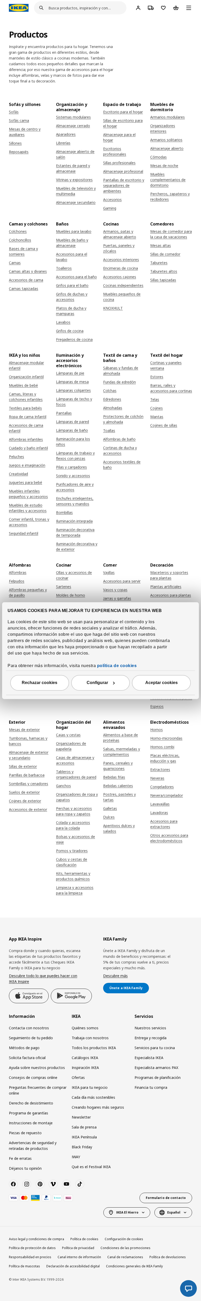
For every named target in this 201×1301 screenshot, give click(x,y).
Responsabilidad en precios (30, 1257)
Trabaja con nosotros (90, 1037)
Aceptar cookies (161, 682)
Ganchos (63, 785)
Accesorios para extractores (163, 824)
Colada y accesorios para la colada (73, 825)
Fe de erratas (20, 1158)
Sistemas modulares (73, 117)
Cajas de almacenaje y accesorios (75, 760)
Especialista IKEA (149, 1057)
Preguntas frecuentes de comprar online (37, 1090)
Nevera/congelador (166, 795)
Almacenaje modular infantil (26, 365)
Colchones (18, 231)
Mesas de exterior (24, 729)
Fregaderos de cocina (74, 339)
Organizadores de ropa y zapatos (77, 797)
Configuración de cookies (124, 1239)
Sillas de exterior (23, 766)
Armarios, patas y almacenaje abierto (119, 234)
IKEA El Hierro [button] (127, 1212)
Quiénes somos (85, 1027)
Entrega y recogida (150, 1037)
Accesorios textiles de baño (122, 464)
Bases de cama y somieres (23, 251)
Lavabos (63, 322)
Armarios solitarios (166, 139)
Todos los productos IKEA (94, 1047)
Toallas (109, 430)
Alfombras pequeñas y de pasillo (28, 592)
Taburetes (159, 262)
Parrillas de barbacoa (26, 775)
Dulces (109, 817)
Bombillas (64, 512)
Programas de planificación (158, 1077)
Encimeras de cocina (120, 268)
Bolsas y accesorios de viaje (75, 839)
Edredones (112, 399)
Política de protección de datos (32, 1248)
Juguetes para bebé (25, 482)
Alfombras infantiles (26, 439)
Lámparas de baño (72, 430)
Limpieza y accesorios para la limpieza (74, 890)
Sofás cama (19, 120)
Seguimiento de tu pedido (31, 1037)
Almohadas (112, 407)
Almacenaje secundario (76, 202)
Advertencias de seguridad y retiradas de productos (33, 1145)
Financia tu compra (151, 1087)
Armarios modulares (167, 117)
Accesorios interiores (121, 259)
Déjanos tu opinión (25, 1168)
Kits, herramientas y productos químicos (73, 876)
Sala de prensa (84, 1127)
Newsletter (81, 1117)
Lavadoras (159, 812)
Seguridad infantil (23, 533)
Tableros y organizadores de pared (76, 774)
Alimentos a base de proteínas (120, 737)
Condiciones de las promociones (125, 1248)
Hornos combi (162, 746)
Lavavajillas (160, 803)
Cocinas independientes (123, 285)
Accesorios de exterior (28, 809)
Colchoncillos (20, 239)
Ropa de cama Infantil (27, 416)
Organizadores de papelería (71, 746)
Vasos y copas (115, 589)
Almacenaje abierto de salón (75, 154)
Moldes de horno (70, 595)
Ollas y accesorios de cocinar (74, 575)
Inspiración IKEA (85, 1067)
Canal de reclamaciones (125, 1257)
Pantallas (64, 413)
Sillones (15, 143)
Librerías (63, 142)
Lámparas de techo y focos (74, 401)
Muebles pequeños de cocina (122, 297)
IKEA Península (84, 1136)
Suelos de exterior (24, 792)
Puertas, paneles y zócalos (119, 248)
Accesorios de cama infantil (26, 428)
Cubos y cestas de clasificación (71, 862)
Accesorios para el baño (76, 276)
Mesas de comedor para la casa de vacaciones (171, 234)
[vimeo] (53, 1184)
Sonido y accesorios (73, 475)
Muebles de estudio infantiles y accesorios (28, 508)
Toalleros (64, 268)
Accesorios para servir (122, 581)
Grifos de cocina (69, 330)
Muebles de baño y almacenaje (72, 242)
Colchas (109, 390)
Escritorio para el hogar (123, 111)
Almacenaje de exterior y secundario (28, 755)
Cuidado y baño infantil (28, 447)
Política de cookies (84, 1239)
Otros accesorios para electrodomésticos (169, 838)
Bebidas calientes (118, 785)
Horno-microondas (166, 738)
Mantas (156, 416)
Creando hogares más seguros (98, 1107)
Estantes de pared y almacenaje (73, 168)
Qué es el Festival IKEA (91, 1166)
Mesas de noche (164, 165)
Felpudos (16, 581)
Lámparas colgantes (73, 390)
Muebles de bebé (23, 385)
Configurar (97, 682)
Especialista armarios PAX (156, 1067)
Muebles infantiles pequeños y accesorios (28, 494)
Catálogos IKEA (85, 1057)
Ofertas (78, 1077)
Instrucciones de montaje (31, 1122)
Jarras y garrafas (117, 598)
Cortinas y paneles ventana (166, 365)
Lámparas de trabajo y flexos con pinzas (75, 455)
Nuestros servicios (150, 1027)
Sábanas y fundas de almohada (120, 370)
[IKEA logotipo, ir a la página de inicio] (19, 8)
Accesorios (112, 199)
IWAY (76, 1156)
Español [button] (173, 1212)
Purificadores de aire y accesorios (75, 487)
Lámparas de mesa (72, 381)
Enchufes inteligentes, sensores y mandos (74, 501)
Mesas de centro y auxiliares (25, 132)
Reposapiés (19, 151)
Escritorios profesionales (114, 151)
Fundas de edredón (119, 381)
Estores (156, 376)
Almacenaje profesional (123, 171)
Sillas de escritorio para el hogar (123, 123)
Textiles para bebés (25, 408)
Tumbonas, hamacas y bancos (28, 741)
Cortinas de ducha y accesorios (120, 450)
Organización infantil (26, 376)
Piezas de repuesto (25, 1132)
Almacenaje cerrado (73, 125)
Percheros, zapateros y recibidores (170, 196)
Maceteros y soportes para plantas (169, 575)
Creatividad (18, 473)
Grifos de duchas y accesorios (71, 297)
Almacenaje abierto (166, 148)
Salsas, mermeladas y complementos (121, 751)
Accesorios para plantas (170, 595)
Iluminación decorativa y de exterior (76, 546)
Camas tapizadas (23, 288)
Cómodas (158, 157)
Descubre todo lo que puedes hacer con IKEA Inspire (43, 978)
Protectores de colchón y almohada (123, 419)
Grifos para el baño (72, 285)
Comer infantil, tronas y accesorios (29, 522)
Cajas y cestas (68, 734)
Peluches (16, 456)
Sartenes (63, 586)
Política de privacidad (78, 1248)
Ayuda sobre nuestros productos (37, 1067)
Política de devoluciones (167, 1257)
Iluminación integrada (74, 521)
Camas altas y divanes (28, 271)
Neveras (157, 778)
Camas (15, 262)
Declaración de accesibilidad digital (73, 1266)
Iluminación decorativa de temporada (75, 532)
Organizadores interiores (162, 128)
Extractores (160, 769)
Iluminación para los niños (73, 441)
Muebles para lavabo (73, 231)
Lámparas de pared (72, 421)
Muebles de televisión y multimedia (76, 191)
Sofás (14, 111)
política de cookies (117, 665)
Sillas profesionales (119, 162)
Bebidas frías (114, 777)
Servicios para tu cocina (155, 1047)
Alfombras (17, 572)
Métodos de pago (24, 1047)
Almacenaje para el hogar (119, 137)
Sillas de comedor (165, 254)
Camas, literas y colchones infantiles (26, 396)
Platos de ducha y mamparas (71, 311)
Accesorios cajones (119, 276)
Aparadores (66, 134)
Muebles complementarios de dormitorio (168, 180)
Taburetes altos (163, 271)
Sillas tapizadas (163, 279)
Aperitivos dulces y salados (119, 828)
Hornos (156, 729)
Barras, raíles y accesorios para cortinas (171, 388)
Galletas (110, 808)
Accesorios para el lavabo (71, 257)
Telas (154, 399)
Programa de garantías (28, 1112)
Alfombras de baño (119, 439)
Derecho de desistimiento (31, 1103)
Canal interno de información (79, 1257)
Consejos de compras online (33, 1077)
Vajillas (109, 572)
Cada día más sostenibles (93, 1097)
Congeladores (162, 786)
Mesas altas (160, 245)
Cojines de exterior (25, 800)
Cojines (156, 408)
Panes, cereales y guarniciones (118, 766)
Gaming (109, 208)
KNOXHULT (113, 308)
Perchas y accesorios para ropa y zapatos (74, 811)
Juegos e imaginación (27, 465)
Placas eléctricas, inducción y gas (165, 758)
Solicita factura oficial (27, 1057)
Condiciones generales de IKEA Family (134, 1266)
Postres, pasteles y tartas (119, 797)
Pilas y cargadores (71, 467)
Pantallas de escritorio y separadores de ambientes (123, 185)
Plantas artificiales (165, 586)
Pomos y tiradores (72, 850)
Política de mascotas (24, 1266)
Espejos (157, 706)
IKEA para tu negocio (90, 1087)
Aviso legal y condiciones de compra (36, 1239)
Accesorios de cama (26, 279)
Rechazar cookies (39, 682)
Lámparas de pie (70, 373)
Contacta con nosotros (29, 1027)
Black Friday (82, 1146)
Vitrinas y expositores (74, 179)
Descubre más (115, 975)
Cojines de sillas (163, 425)
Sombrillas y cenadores (28, 783)
